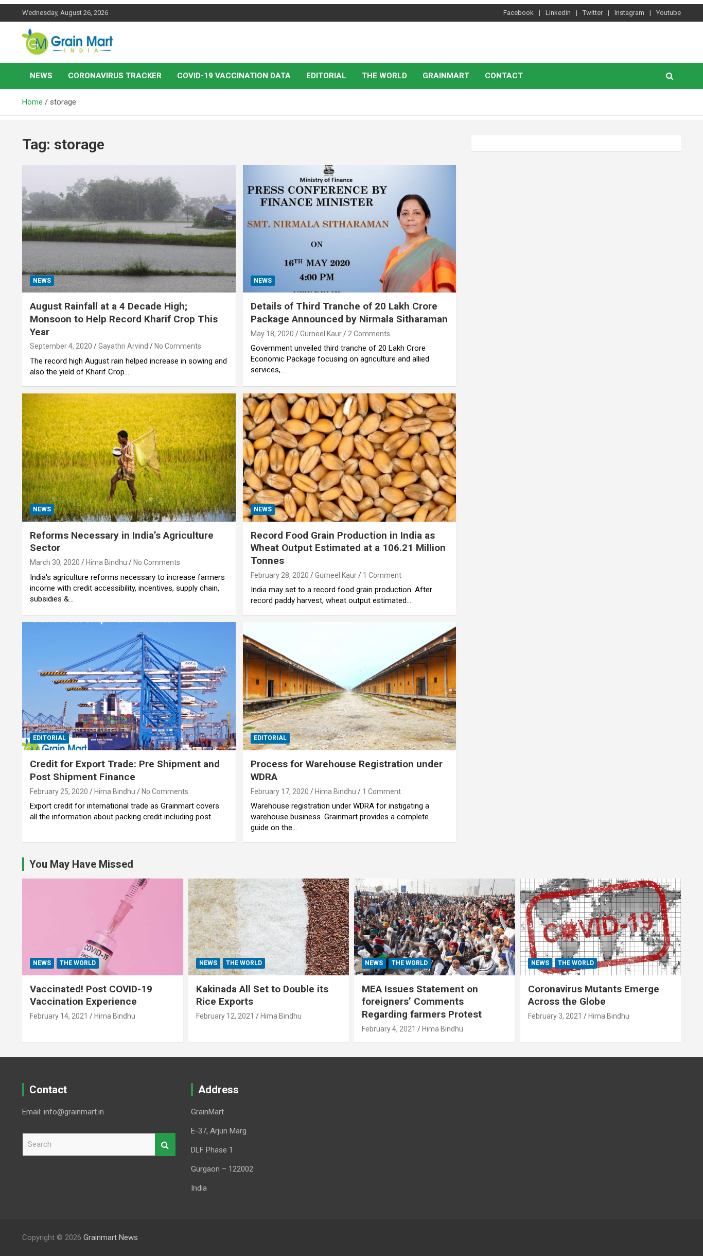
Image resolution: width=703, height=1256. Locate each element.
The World (384, 75)
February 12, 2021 (225, 1016)
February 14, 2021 (59, 1016)
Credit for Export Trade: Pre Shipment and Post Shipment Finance (125, 770)
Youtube (668, 12)
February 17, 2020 (280, 791)
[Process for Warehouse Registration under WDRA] (349, 686)
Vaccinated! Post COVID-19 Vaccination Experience (91, 995)
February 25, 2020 (59, 791)
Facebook (518, 12)
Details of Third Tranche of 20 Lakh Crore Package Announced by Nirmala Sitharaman (349, 312)
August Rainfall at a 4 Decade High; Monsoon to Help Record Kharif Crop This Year (124, 318)
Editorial (326, 75)
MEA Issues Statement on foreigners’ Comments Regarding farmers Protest (422, 1001)
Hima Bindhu (106, 562)
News (41, 75)
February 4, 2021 (389, 1029)
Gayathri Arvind (123, 346)
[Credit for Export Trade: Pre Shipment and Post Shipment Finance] (129, 686)
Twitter (593, 12)
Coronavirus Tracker (115, 75)
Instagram (629, 12)
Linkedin (558, 12)
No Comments (177, 346)
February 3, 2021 (555, 1016)
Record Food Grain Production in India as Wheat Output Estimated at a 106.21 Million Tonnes (348, 547)
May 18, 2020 (272, 334)
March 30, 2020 (55, 562)
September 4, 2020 (61, 346)
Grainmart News (110, 1237)
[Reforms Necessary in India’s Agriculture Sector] (129, 457)
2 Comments (369, 334)
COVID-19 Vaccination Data (234, 75)
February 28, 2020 (280, 575)
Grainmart (446, 75)
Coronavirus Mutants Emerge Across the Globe (593, 995)
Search (165, 1144)
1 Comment (382, 575)
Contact (504, 75)
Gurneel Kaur (321, 334)
